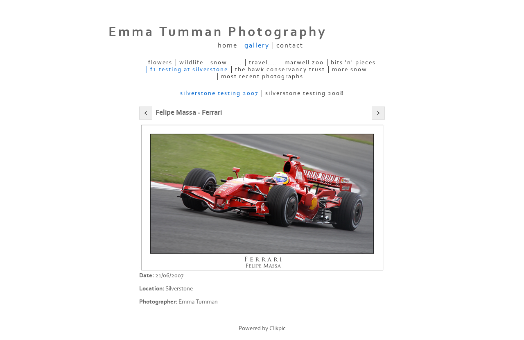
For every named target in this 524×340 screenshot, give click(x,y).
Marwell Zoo (304, 62)
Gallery (256, 45)
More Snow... (353, 69)
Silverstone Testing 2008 (304, 93)
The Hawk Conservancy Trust (280, 69)
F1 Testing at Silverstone (189, 69)
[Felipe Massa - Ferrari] (262, 197)
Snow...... (226, 62)
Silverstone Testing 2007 (219, 93)
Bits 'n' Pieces (353, 62)
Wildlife (191, 62)
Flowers (160, 62)
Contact (289, 45)
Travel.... (263, 62)
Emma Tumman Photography (217, 32)
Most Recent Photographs (262, 76)
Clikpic (277, 328)
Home (227, 45)
